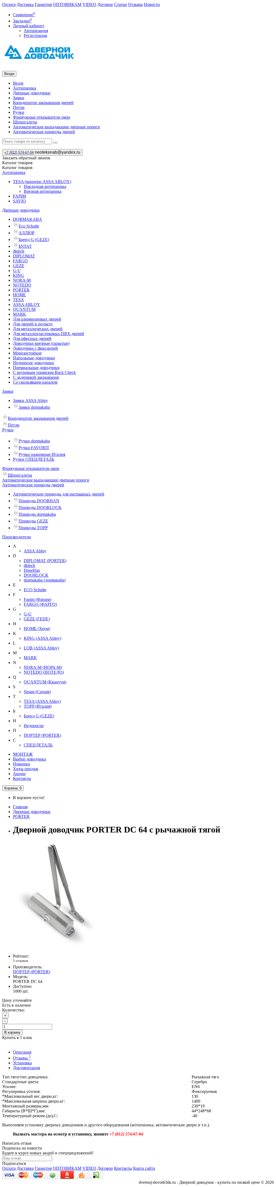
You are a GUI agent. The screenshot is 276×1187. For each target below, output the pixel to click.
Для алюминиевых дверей (37, 319)
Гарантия (43, 4)
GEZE (18, 265)
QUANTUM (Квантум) (45, 682)
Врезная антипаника (42, 191)
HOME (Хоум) (37, 628)
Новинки (21, 764)
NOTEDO (22, 285)
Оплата (9, 4)
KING (18, 275)
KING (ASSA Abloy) (42, 638)
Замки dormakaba (34, 407)
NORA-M (22, 280)
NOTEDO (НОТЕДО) (44, 672)
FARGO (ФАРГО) (40, 604)
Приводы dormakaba (37, 514)
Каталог (17, 167)
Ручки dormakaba (34, 441)
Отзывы (135, 4)
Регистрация (35, 35)
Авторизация (36, 30)
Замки (18, 97)
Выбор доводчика (29, 759)
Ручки (18, 112)
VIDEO (89, 4)
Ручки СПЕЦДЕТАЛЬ (33, 459)
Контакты (22, 778)
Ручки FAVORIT (34, 447)
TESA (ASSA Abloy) (42, 701)
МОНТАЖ (23, 754)
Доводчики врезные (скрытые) (41, 343)
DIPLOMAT (24, 256)
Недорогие (34, 725)
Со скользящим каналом (35, 382)
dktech (18, 251)
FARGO (20, 261)
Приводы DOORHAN (39, 500)
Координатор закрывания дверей (43, 102)
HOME (19, 295)
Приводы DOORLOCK (40, 507)
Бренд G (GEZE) (34, 239)
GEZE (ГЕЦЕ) (37, 619)
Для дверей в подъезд (33, 324)
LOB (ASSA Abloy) (41, 648)
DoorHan (32, 570)
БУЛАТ (25, 246)
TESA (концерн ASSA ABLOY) (42, 181)
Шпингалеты (25, 122)
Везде (18, 83)
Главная (20, 806)
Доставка (25, 4)
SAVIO (19, 201)
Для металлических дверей (38, 328)
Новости (152, 4)
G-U (17, 270)
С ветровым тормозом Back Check (44, 372)
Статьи (120, 4)
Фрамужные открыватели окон (41, 117)
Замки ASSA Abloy (30, 400)
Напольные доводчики (34, 358)
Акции (19, 773)
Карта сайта (144, 1168)
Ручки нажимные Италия (42, 454)
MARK (19, 314)
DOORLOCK (36, 575)
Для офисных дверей (32, 338)
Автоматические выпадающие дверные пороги (56, 127)
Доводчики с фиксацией (35, 348)
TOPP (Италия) (37, 706)
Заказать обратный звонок (26, 158)
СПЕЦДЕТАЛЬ (38, 745)
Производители (16, 537)
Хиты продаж (25, 768)
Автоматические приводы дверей (44, 131)
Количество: (13, 1010)
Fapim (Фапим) (37, 599)
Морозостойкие (27, 353)
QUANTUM (24, 309)
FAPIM (19, 196)
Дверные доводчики (31, 93)
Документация (26, 1067)
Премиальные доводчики (36, 367)
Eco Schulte (29, 226)
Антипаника (24, 88)
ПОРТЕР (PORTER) (42, 735)
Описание (22, 1052)
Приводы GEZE (33, 521)
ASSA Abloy (35, 551)
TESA (18, 299)
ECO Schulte (35, 589)
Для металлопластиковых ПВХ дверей (48, 333)
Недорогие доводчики (33, 362)
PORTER (21, 290)
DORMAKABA (27, 219)
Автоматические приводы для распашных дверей (58, 494)
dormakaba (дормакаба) (44, 580)
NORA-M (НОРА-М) (43, 667)
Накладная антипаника (45, 186)
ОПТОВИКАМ (67, 4)
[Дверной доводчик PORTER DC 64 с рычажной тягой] (56, 947)
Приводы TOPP (33, 527)
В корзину (12, 1032)
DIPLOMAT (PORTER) (45, 560)
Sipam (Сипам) (37, 691)
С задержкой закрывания (36, 377)
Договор (105, 4)
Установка (22, 1063)
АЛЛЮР (26, 232)
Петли (19, 107)
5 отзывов (20, 961)
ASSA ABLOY (26, 304)
